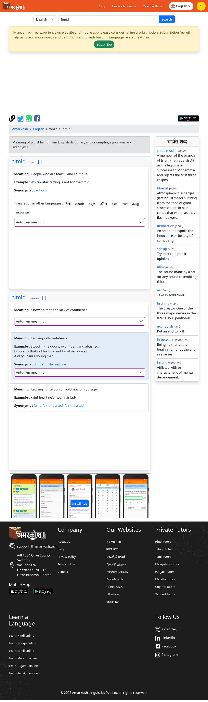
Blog (102, 6)
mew (161, 267)
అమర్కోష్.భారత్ (115, 557)
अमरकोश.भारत (113, 541)
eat (159, 290)
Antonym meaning (30, 222)
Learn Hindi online (21, 635)
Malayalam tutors (167, 564)
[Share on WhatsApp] (29, 118)
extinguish (165, 326)
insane (162, 362)
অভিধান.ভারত (112, 594)
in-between (165, 339)
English (38, 129)
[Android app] (43, 591)
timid (19, 161)
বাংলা (125, 203)
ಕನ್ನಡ (92, 203)
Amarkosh (20, 129)
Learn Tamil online (21, 651)
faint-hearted (52, 405)
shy (50, 364)
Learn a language (124, 6)
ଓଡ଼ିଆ (103, 203)
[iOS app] (18, 591)
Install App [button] (79, 503)
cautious (40, 190)
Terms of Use (66, 564)
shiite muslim (167, 150)
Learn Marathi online (23, 658)
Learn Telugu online (22, 643)
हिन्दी (68, 203)
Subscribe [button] (104, 44)
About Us (64, 541)
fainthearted (74, 405)
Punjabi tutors (164, 572)
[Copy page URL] (12, 118)
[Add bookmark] (39, 162)
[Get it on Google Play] (188, 118)
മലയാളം (22, 212)
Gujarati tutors (165, 587)
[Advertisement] (104, 83)
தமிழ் (135, 203)
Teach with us (152, 6)
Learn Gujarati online (23, 666)
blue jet (162, 188)
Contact (63, 572)
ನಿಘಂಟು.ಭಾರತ (115, 579)
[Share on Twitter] (21, 118)
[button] (19, 496)
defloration (165, 226)
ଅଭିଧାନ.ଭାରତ (114, 587)
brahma (163, 303)
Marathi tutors (165, 579)
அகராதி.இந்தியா (116, 564)
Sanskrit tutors (165, 594)
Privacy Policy (67, 557)
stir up (162, 249)
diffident (40, 364)
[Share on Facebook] (37, 118)
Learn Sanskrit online (23, 673)
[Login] (201, 6)
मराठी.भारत (112, 549)
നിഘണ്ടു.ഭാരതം (117, 572)
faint (37, 405)
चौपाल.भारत (112, 602)
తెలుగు (79, 203)
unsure (60, 364)
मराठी (115, 203)
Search (166, 19)
